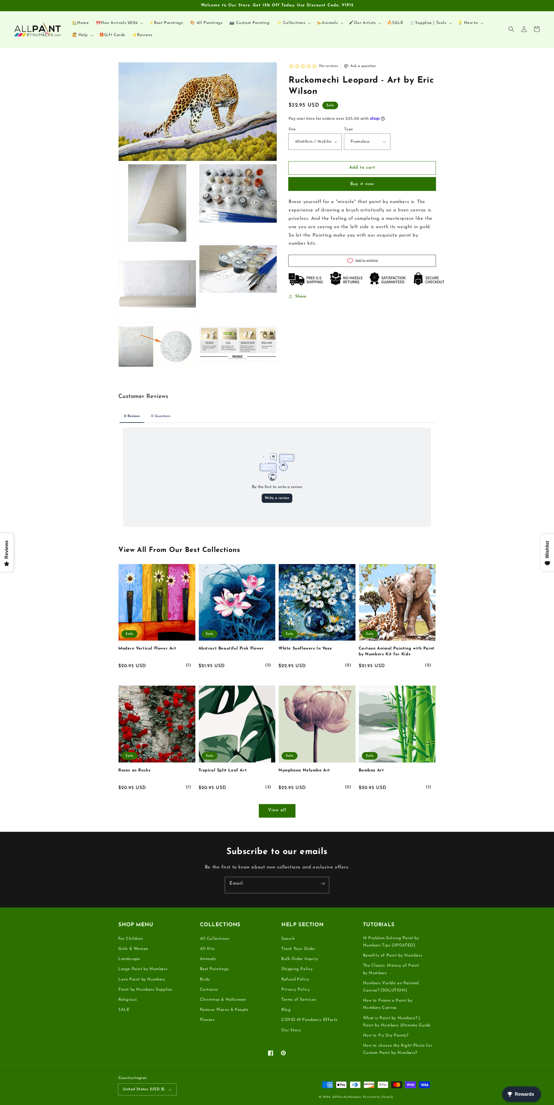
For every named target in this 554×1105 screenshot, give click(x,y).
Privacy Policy (295, 989)
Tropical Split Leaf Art (223, 770)
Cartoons (209, 989)
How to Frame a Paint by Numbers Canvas (388, 1004)
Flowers (207, 1020)
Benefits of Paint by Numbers (392, 955)
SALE (123, 1010)
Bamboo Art (371, 770)
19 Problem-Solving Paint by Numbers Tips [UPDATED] (391, 942)
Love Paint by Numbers (141, 979)
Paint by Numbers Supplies (145, 989)
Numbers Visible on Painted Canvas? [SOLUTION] (391, 987)
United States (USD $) (143, 1089)
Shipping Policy (297, 969)
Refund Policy (295, 979)
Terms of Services (298, 1000)
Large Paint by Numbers (142, 969)
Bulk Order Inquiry (299, 959)
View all (277, 810)
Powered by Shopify (378, 1097)
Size (292, 129)
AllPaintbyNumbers (347, 1097)
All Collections (214, 939)
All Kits (207, 949)
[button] (511, 29)
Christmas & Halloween (223, 1000)
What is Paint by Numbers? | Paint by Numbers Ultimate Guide (397, 1022)
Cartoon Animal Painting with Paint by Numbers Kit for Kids (397, 651)
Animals (208, 959)
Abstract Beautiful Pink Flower (231, 648)
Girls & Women (133, 949)
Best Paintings (214, 969)
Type (348, 129)
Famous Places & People (224, 1010)
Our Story (291, 1030)
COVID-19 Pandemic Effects (309, 1020)
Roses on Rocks (134, 770)
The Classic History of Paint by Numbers (391, 969)
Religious (127, 1000)
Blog (286, 1010)
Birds (205, 979)
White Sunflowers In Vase (305, 648)
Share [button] (300, 296)
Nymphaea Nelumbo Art (304, 770)
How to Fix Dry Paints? (386, 1035)
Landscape (129, 959)
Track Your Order (298, 949)
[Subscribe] (322, 883)
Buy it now (362, 184)
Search (288, 939)
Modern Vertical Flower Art (147, 648)
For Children (130, 939)
